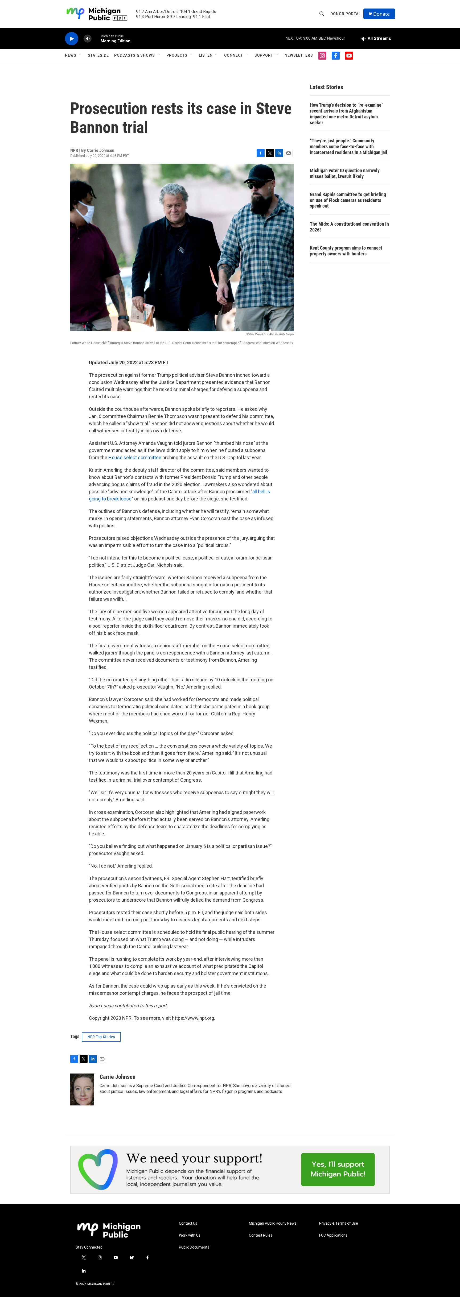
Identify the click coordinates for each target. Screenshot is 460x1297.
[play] (71, 39)
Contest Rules (260, 1235)
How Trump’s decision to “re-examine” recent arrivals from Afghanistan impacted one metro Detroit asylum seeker (346, 113)
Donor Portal (345, 14)
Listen (206, 55)
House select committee (134, 457)
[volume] (87, 39)
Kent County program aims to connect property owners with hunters (346, 250)
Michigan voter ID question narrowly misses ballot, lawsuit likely (345, 173)
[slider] (96, 38)
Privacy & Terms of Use (338, 1223)
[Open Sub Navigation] (80, 55)
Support (263, 55)
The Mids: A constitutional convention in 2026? (349, 227)
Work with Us (189, 1235)
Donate (381, 14)
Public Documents (194, 1247)
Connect (233, 55)
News (70, 55)
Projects (176, 55)
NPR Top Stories (101, 1037)
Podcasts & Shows (134, 55)
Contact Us (188, 1223)
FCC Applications (333, 1235)
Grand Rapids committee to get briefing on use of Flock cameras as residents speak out (348, 200)
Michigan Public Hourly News (273, 1223)
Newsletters (299, 55)
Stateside (98, 55)
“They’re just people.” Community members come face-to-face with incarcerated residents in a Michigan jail (348, 146)
